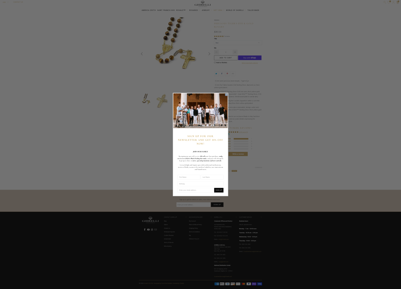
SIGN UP (219, 190)
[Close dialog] (226, 95)
